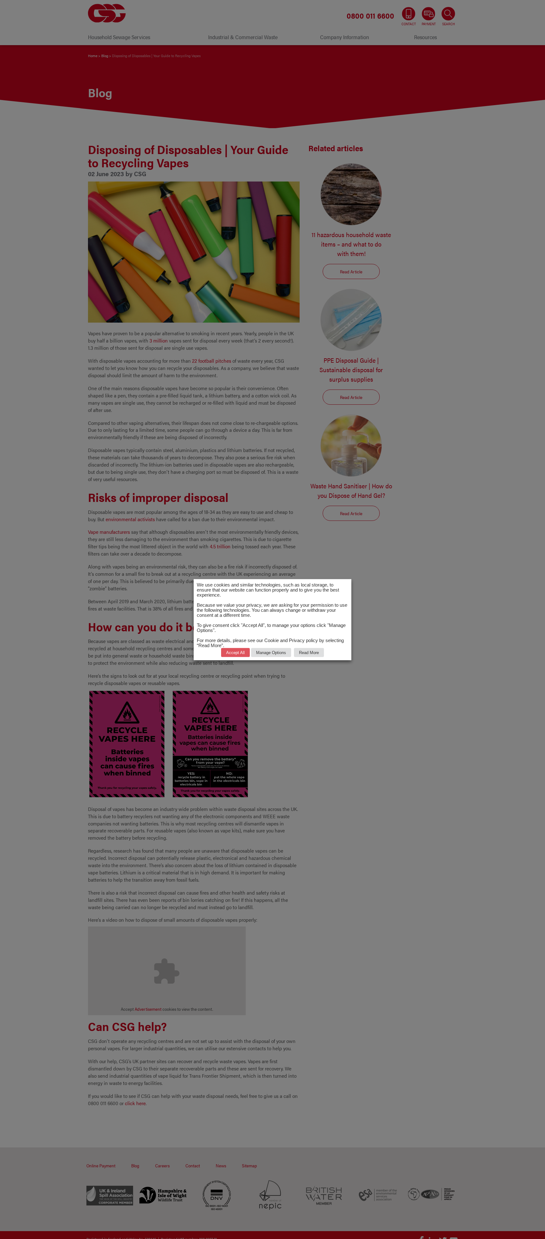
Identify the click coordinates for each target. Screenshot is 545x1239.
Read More (309, 652)
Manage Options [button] (271, 652)
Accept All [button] (235, 652)
